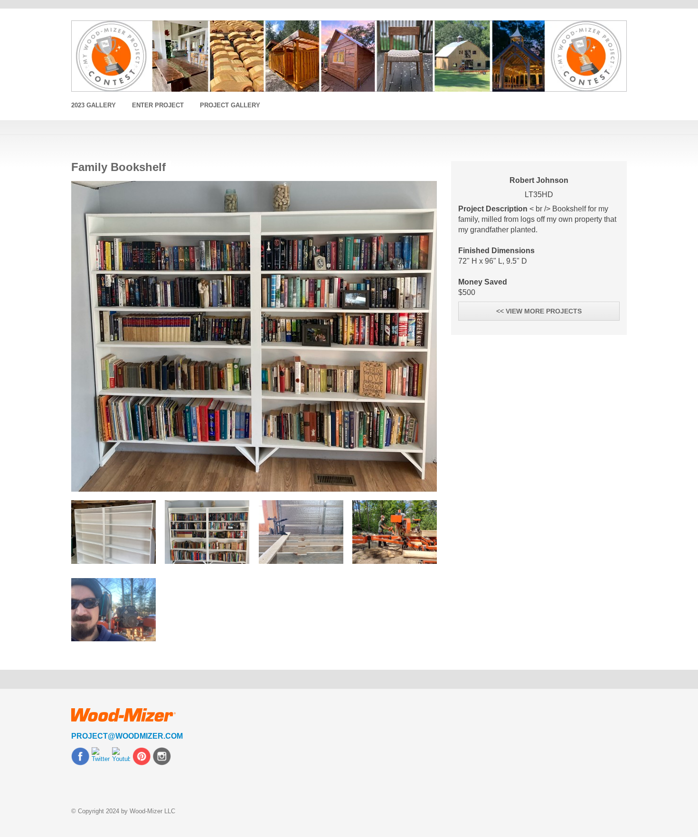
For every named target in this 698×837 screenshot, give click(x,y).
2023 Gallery (93, 105)
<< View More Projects (539, 311)
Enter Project (158, 105)
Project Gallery (230, 105)
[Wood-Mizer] (349, 56)
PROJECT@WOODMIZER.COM (127, 736)
